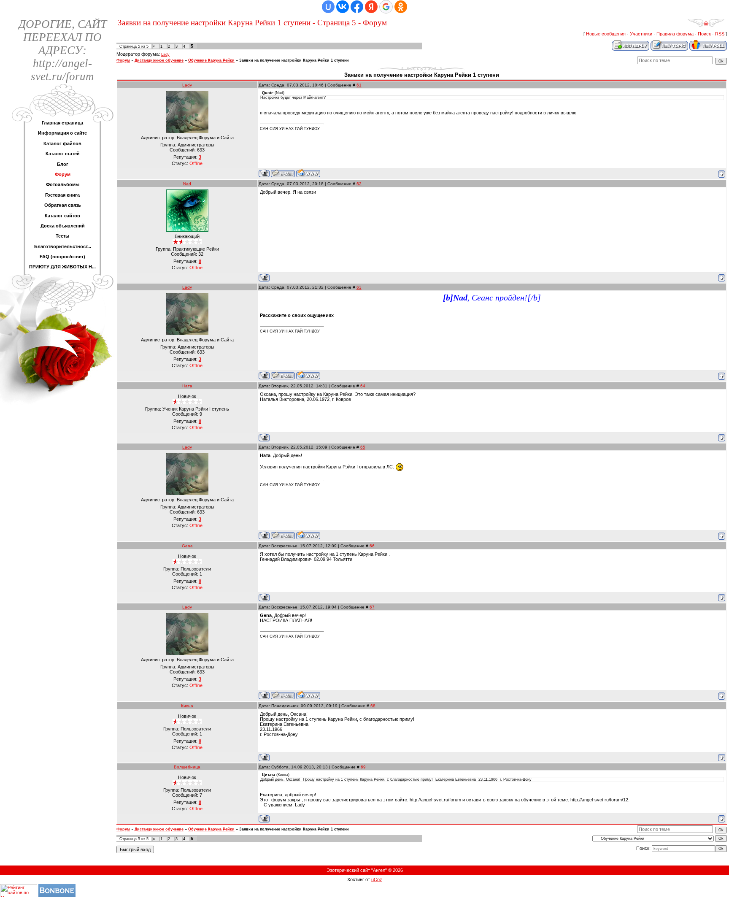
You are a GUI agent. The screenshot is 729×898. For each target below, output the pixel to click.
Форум (123, 60)
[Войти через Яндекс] (371, 6)
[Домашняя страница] (308, 173)
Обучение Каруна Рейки (211, 60)
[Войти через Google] (386, 7)
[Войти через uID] (328, 6)
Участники (641, 33)
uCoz (376, 879)
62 (359, 183)
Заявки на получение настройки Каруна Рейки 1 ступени (294, 60)
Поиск (704, 33)
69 (363, 767)
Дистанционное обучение (159, 60)
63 (359, 287)
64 (362, 386)
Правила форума (675, 33)
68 (372, 705)
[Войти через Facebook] (357, 6)
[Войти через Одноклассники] (400, 6)
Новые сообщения (606, 33)
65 (362, 447)
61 (359, 85)
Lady (165, 54)
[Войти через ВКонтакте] (342, 6)
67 (372, 607)
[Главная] (706, 25)
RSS (719, 33)
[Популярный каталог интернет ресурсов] (57, 895)
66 (372, 546)
